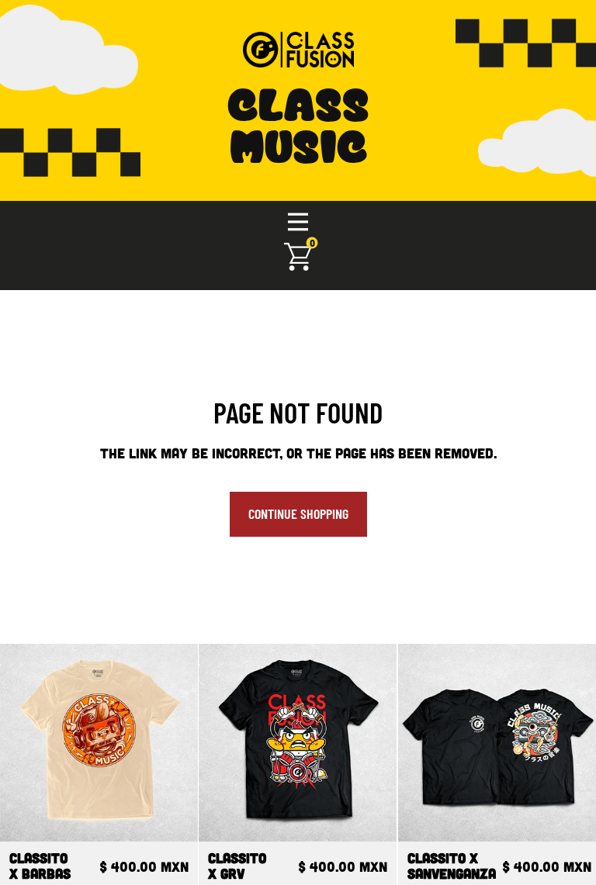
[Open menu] (298, 222)
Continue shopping (298, 513)
